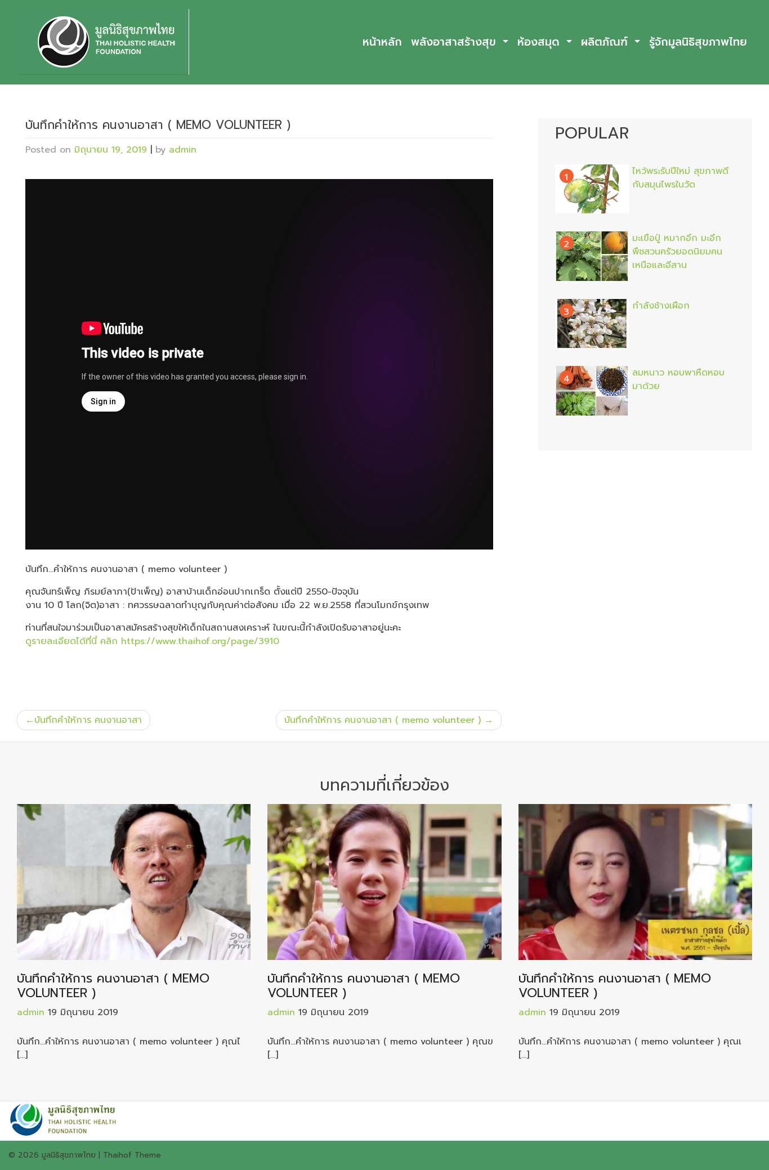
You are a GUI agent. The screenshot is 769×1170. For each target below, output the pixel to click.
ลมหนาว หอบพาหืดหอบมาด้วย (678, 379)
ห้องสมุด (540, 42)
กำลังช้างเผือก (661, 305)
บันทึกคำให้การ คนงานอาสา (88, 720)
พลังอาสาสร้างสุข (455, 42)
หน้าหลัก (382, 42)
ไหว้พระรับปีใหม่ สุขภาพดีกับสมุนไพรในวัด (680, 177)
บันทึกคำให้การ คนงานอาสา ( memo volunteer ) (382, 720)
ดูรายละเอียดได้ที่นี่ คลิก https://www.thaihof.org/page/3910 (152, 641)
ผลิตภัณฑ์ (606, 42)
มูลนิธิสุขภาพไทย (69, 1155)
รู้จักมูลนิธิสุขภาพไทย (698, 42)
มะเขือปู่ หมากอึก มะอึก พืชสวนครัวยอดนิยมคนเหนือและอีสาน (677, 251)
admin (182, 150)
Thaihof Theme (132, 1155)
